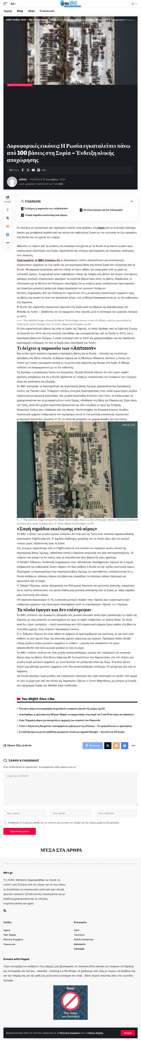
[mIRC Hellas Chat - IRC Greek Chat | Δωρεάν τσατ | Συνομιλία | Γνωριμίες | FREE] (70, 3)
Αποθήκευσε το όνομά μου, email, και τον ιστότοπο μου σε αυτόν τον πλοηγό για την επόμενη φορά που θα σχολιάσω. (64, 822)
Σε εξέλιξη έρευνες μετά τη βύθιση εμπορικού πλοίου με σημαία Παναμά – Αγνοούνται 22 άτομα (71, 731)
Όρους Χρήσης (96, 1033)
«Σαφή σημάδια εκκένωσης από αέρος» (46, 215)
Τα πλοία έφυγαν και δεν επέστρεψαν (103, 209)
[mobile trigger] (6, 3)
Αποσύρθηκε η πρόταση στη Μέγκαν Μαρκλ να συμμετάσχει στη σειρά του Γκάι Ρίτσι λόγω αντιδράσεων (76, 714)
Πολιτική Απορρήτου (70, 1033)
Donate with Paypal (16, 959)
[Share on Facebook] (22, 170)
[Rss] (4, 910)
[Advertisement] (70, 115)
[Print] (38, 170)
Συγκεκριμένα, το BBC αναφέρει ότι (38, 260)
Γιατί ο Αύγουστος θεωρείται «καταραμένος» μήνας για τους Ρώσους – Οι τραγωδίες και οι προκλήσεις (75, 726)
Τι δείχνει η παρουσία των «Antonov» (46, 208)
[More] (43, 170)
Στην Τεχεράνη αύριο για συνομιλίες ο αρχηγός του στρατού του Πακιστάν (59, 720)
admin (23, 179)
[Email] (33, 170)
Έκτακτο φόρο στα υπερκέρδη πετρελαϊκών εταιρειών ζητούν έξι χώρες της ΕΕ (62, 708)
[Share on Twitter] (27, 170)
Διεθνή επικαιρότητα (19, 85)
